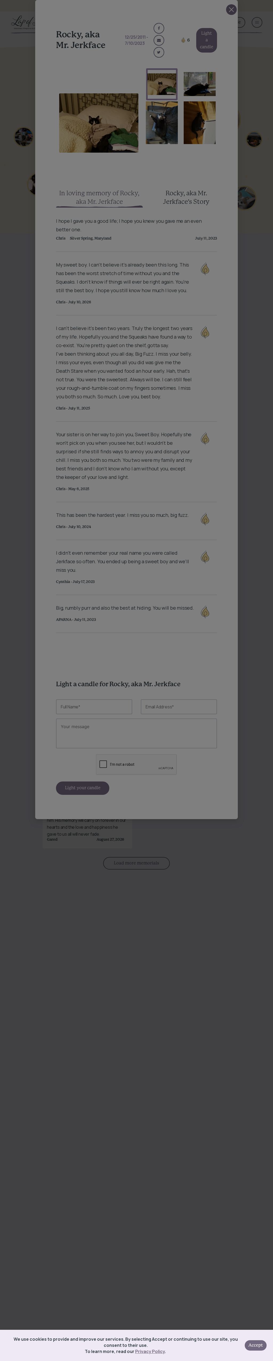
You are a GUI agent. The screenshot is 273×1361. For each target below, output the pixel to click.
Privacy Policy (150, 1351)
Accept (255, 1345)
